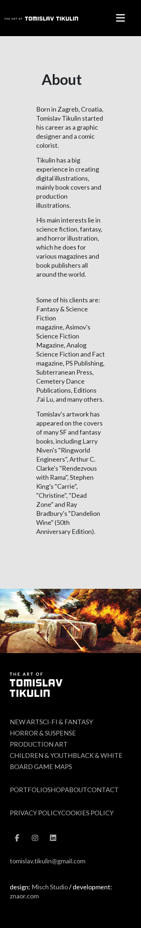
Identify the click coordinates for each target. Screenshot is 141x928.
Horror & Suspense (43, 733)
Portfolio (28, 790)
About (76, 790)
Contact (103, 790)
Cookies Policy (87, 813)
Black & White (98, 755)
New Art (24, 722)
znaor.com (24, 896)
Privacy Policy (35, 813)
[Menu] (120, 18)
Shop (56, 790)
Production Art (39, 744)
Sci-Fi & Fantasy (66, 722)
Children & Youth (41, 755)
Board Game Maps (41, 767)
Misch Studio (49, 887)
